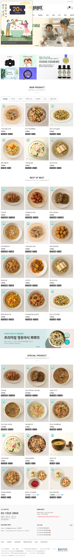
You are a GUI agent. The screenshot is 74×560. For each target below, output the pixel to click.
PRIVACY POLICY (27, 542)
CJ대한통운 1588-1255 (11, 528)
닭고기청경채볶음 (30, 129)
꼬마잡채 (3, 212)
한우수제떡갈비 (54, 212)
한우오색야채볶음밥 (55, 424)
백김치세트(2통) (54, 492)
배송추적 (20, 528)
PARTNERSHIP (44, 542)
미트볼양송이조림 (30, 212)
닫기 (30, 43)
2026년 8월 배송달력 (43, 528)
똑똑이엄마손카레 (6, 314)
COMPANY (9, 542)
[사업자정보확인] (19, 551)
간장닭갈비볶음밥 (6, 492)
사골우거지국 (53, 390)
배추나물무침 (4, 163)
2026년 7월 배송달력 (43, 530)
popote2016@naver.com (20, 553)
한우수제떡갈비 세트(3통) (32, 390)
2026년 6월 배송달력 (43, 532)
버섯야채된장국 (5, 246)
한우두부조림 (53, 163)
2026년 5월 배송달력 (43, 534)
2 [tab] (35, 45)
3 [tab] (39, 45)
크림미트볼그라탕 (6, 129)
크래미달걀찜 (29, 163)
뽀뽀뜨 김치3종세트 (30, 492)
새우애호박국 (29, 424)
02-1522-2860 (9, 513)
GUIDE (36, 542)
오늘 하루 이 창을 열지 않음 (9, 43)
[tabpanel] (55, 67)
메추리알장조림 (54, 246)
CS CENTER (5, 509)
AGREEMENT (17, 542)
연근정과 (27, 280)
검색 (72, 8)
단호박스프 (53, 458)
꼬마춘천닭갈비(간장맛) (32, 314)
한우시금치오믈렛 (55, 129)
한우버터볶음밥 (29, 458)
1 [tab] (34, 45)
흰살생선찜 (4, 280)
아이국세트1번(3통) (6, 424)
